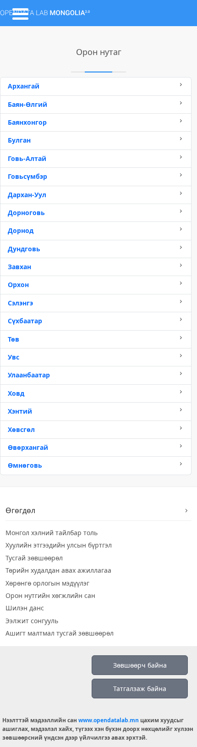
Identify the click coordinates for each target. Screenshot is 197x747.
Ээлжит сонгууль (31, 620)
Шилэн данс (24, 607)
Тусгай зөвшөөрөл (34, 557)
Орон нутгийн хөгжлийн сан (50, 595)
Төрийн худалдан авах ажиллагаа (58, 570)
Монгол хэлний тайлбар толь (51, 532)
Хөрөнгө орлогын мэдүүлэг (47, 583)
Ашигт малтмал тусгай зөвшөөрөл (59, 633)
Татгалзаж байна (139, 688)
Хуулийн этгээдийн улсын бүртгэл (58, 545)
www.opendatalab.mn (108, 720)
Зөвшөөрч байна (140, 665)
